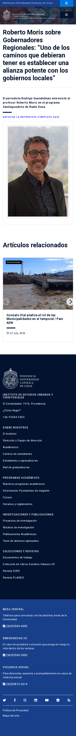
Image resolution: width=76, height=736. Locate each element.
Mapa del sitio (11, 715)
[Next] (70, 302)
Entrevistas (13, 262)
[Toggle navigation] (66, 3)
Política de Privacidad (15, 710)
